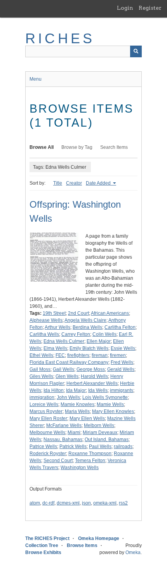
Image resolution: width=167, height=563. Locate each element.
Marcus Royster (46, 411)
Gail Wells (63, 369)
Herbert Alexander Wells (92, 383)
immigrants (121, 390)
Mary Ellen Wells (87, 418)
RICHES (60, 38)
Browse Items (82, 545)
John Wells (68, 397)
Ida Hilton (53, 390)
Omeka (133, 552)
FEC (60, 355)
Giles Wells (41, 376)
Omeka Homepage (98, 538)
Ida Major (76, 390)
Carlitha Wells (44, 334)
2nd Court (78, 313)
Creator (74, 183)
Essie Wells (123, 348)
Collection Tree (41, 545)
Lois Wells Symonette (105, 397)
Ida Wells (98, 390)
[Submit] (136, 51)
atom (35, 503)
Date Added (99, 183)
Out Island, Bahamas (107, 439)
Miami (74, 432)
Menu (36, 79)
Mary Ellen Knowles (113, 411)
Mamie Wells (110, 404)
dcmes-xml (68, 503)
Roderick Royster (48, 453)
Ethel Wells (41, 355)
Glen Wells (67, 376)
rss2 (123, 503)
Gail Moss (40, 369)
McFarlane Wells (64, 425)
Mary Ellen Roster (48, 418)
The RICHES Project (47, 538)
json (86, 503)
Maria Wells (77, 411)
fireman (100, 355)
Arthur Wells (57, 327)
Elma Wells (55, 348)
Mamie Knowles (77, 404)
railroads (123, 446)
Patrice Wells (43, 446)
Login (125, 8)
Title (57, 183)
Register (150, 8)
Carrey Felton (75, 334)
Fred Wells (122, 362)
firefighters (78, 355)
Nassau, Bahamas (62, 439)
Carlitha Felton (120, 327)
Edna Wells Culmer (63, 341)
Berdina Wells (87, 327)
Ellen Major (99, 341)
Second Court (58, 460)
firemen (118, 355)
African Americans (110, 313)
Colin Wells (104, 334)
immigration (42, 397)
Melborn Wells (99, 425)
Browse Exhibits (43, 552)
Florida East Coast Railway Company (69, 362)
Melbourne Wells (47, 432)
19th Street (54, 313)
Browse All (42, 147)
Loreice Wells (44, 404)
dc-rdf (48, 503)
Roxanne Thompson (89, 453)
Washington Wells (80, 467)
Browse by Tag (76, 147)
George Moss (91, 369)
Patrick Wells (73, 446)
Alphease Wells (46, 320)
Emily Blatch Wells (89, 348)
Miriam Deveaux (100, 432)
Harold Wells (94, 376)
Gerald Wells (120, 369)
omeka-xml (105, 503)
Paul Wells (100, 446)
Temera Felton (90, 460)
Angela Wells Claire (85, 320)
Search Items (114, 147)
